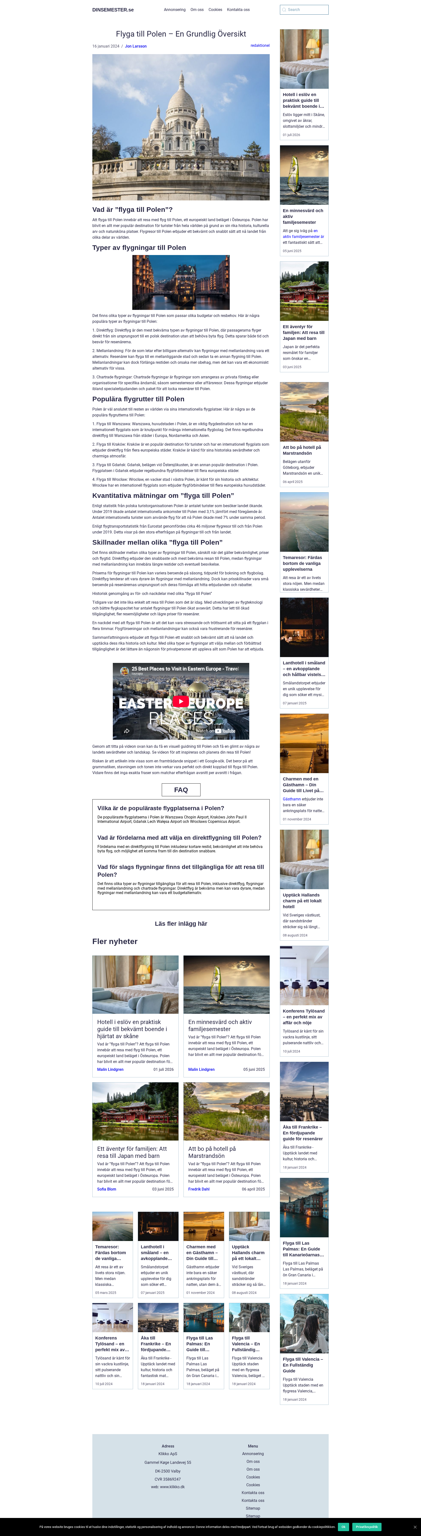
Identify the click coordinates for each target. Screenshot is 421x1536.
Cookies (215, 9)
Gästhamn (292, 799)
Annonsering (175, 9)
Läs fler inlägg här (181, 923)
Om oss (197, 9)
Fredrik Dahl (199, 1189)
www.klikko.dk (172, 1487)
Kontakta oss (238, 9)
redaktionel (260, 45)
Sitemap (253, 1508)
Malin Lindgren (110, 1069)
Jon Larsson (136, 46)
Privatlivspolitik (367, 1527)
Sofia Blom (106, 1189)
